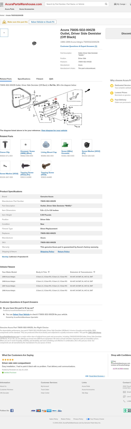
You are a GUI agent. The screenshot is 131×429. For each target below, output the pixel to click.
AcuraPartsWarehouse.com (9, 337)
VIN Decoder (4, 393)
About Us (3, 386)
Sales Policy (53, 419)
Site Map (85, 393)
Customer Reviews (6, 390)
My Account (45, 386)
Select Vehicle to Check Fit (42, 22)
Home (2, 15)
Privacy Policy (78, 419)
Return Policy (64, 252)
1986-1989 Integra (94, 332)
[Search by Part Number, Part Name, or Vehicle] (106, 4)
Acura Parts (9, 9)
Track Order (45, 390)
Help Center (45, 393)
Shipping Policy (47, 252)
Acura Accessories (26, 9)
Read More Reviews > (97, 376)
